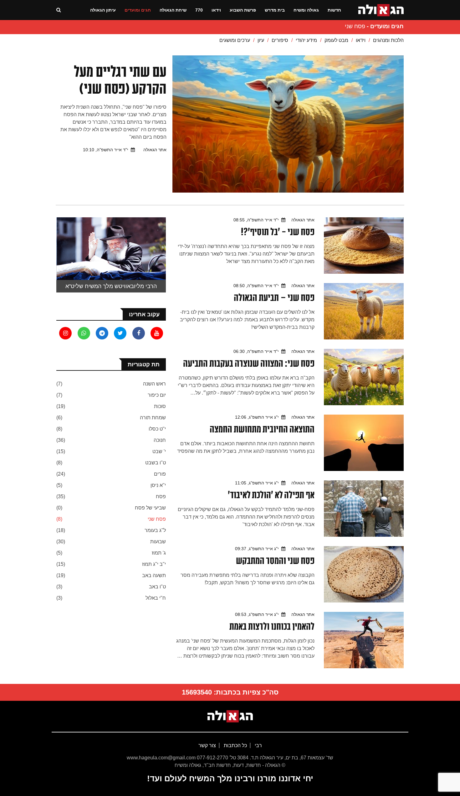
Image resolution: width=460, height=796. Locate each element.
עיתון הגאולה (103, 10)
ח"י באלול (156, 598)
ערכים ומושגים (234, 40)
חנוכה (160, 440)
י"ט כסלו (157, 429)
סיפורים (280, 40)
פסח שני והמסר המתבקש (275, 560)
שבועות (158, 541)
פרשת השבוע (243, 10)
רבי (257, 745)
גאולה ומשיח (306, 10)
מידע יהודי (306, 40)
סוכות (160, 406)
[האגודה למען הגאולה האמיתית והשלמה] (381, 9)
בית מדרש (275, 10)
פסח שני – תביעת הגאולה (274, 297)
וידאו (216, 10)
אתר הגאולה (154, 149)
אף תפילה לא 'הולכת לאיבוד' (271, 495)
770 (199, 10)
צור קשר (207, 745)
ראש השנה (154, 383)
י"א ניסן (158, 485)
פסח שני (157, 519)
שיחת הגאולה (173, 10)
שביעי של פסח (150, 507)
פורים (160, 474)
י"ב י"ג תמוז (154, 564)
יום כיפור (157, 395)
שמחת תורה (153, 417)
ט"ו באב (157, 586)
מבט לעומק (336, 40)
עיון (261, 40)
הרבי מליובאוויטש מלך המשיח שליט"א (111, 286)
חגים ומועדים (138, 10)
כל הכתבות (234, 745)
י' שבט (159, 451)
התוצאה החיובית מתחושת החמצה (262, 429)
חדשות (334, 10)
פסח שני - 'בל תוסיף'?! (277, 232)
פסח (161, 496)
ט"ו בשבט (155, 462)
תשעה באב (154, 575)
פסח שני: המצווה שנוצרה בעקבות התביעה (248, 363)
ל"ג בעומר (155, 530)
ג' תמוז (159, 553)
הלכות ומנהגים (388, 40)
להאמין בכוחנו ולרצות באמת (271, 626)
